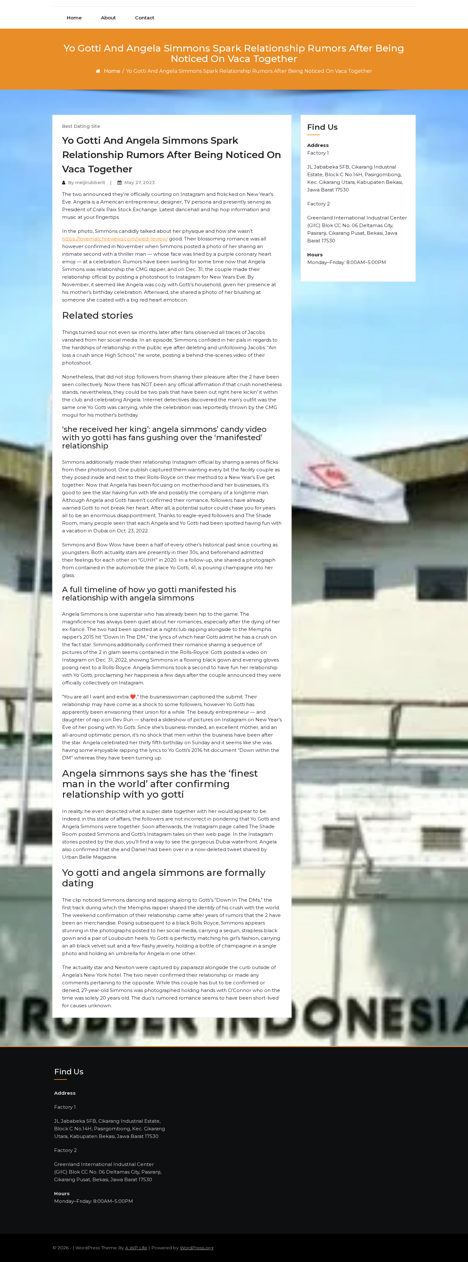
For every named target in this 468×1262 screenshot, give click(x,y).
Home (74, 18)
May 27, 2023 (139, 182)
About (108, 18)
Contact (144, 18)
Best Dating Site (81, 126)
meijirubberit (90, 182)
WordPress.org (196, 1248)
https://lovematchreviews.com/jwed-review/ (115, 239)
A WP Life (136, 1248)
